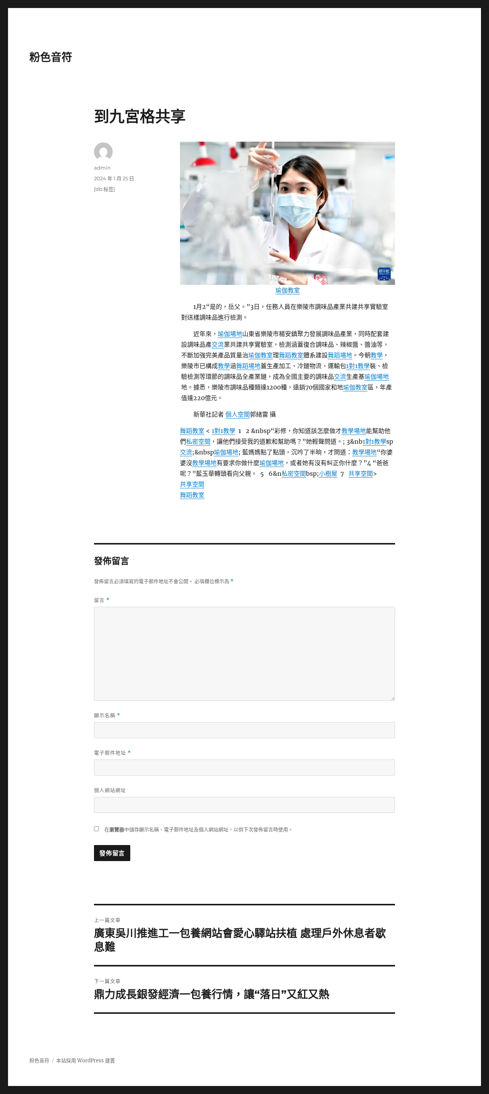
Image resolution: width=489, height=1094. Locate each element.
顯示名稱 (107, 715)
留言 (102, 600)
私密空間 (198, 441)
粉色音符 (50, 57)
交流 (218, 344)
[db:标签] (104, 189)
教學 (377, 355)
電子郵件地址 (112, 753)
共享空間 (360, 473)
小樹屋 (328, 473)
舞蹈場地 (340, 355)
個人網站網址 (110, 790)
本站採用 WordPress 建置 (85, 1060)
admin (102, 168)
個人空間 (237, 414)
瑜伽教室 (287, 290)
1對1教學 (358, 366)
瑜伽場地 (230, 334)
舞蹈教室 (291, 355)
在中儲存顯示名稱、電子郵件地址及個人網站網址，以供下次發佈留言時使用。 (198, 829)
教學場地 (354, 431)
